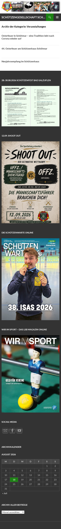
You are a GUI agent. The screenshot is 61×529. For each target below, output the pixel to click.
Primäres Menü (57, 17)
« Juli (4, 493)
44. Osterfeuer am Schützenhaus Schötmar (24, 48)
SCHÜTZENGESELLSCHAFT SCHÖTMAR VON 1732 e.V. (24, 17)
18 (14, 479)
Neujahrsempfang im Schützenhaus (20, 61)
